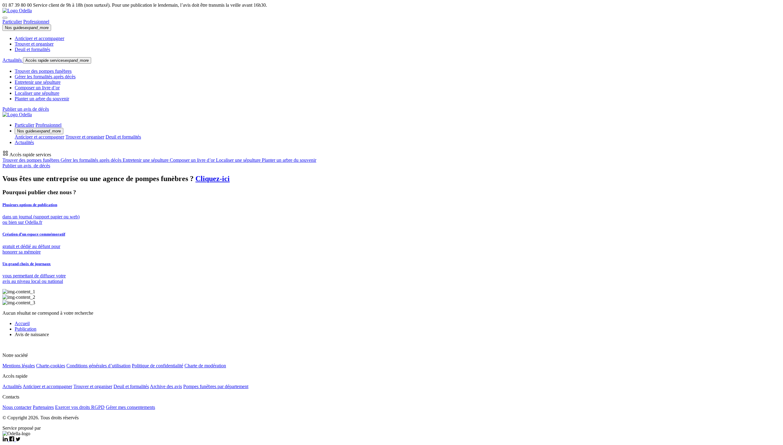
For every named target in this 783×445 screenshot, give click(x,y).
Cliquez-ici (212, 179)
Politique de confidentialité (157, 365)
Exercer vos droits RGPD (80, 407)
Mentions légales (18, 365)
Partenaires (43, 407)
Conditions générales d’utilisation (98, 365)
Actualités (12, 60)
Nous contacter (17, 407)
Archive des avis (166, 386)
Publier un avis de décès (25, 109)
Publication (25, 329)
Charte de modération (205, 365)
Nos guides (27, 27)
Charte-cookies (50, 365)
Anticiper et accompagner (39, 38)
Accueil (22, 323)
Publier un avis (26, 165)
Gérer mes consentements (130, 407)
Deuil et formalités (32, 49)
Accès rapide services (57, 60)
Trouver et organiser (34, 43)
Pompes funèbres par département (215, 386)
